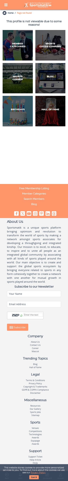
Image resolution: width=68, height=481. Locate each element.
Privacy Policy (38, 473)
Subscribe (19, 327)
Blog (34, 204)
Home (11, 12)
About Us (35, 341)
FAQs (35, 463)
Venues (35, 428)
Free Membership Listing (34, 188)
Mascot (35, 351)
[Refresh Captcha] (21, 315)
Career (35, 348)
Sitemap (35, 415)
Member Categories (34, 193)
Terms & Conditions (35, 380)
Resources (35, 405)
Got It (34, 477)
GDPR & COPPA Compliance (35, 389)
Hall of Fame (35, 367)
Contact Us (35, 345)
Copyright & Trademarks (35, 386)
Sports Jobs (35, 412)
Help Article (35, 459)
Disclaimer (35, 392)
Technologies (35, 434)
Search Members (34, 198)
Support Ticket (35, 456)
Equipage (35, 440)
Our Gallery (35, 408)
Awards (35, 437)
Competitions (35, 431)
